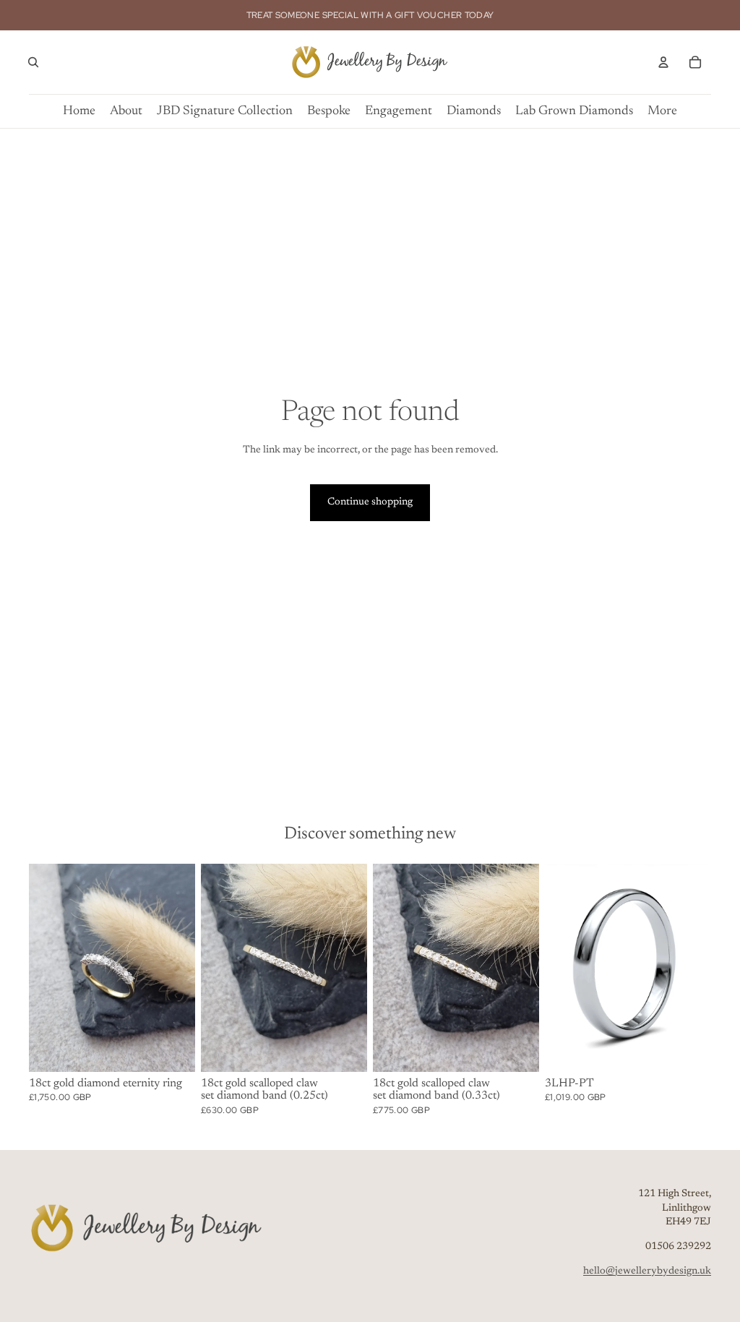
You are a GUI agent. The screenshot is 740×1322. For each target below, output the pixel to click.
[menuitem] (662, 111)
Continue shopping (370, 502)
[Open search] (33, 62)
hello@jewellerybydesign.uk (647, 1271)
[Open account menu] (663, 62)
